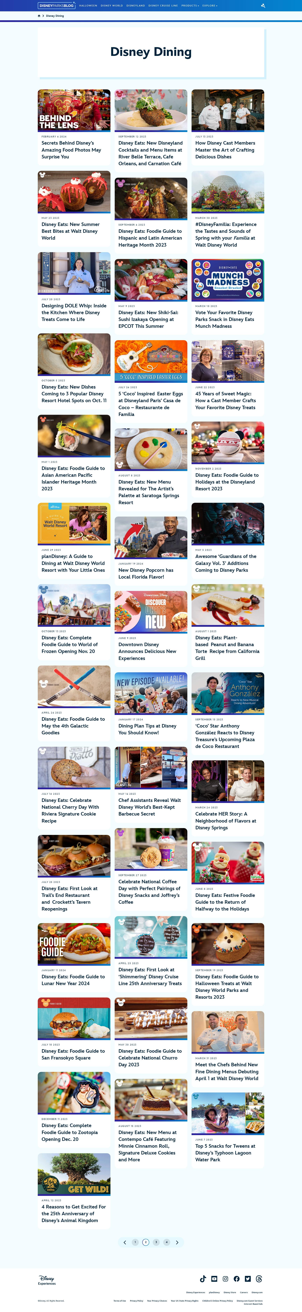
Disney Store (230, 1292)
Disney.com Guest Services (250, 1301)
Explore (209, 5)
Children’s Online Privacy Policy (217, 1301)
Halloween (88, 5)
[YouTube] (214, 1278)
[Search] (263, 5)
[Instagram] (225, 1278)
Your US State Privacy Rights (184, 1301)
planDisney (214, 1292)
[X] (247, 1278)
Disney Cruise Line (163, 5)
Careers (244, 1292)
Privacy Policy (136, 1301)
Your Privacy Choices (157, 1301)
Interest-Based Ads (253, 1304)
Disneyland (136, 5)
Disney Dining (55, 16)
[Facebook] (236, 1278)
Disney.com (257, 1292)
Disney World (112, 5)
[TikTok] (203, 1278)
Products (189, 5)
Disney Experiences (195, 1292)
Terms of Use (120, 1301)
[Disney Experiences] (47, 1280)
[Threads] (259, 1278)
